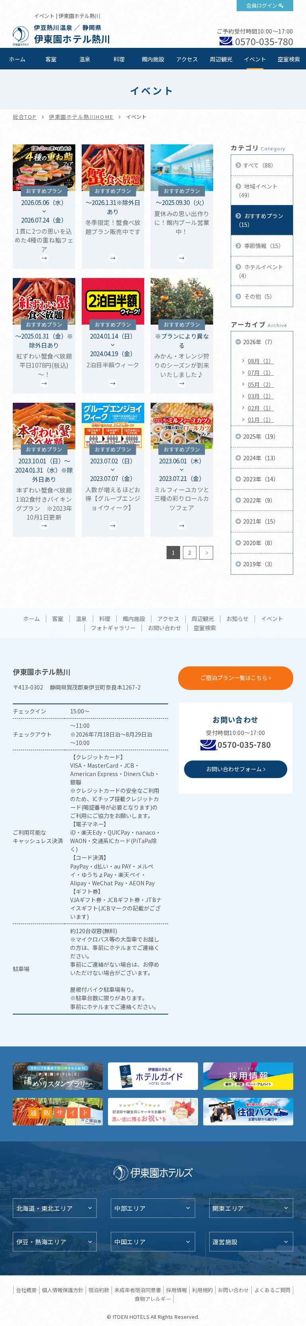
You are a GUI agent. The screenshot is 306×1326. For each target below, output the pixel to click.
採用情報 (176, 1290)
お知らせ (237, 619)
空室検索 (289, 59)
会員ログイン (261, 5)
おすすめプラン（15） (259, 220)
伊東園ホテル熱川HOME (81, 116)
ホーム (17, 59)
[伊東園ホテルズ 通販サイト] (58, 1111)
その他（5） (259, 296)
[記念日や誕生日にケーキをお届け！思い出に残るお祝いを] (153, 1111)
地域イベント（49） (256, 190)
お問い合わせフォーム (234, 769)
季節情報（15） (263, 246)
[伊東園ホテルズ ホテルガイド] (153, 1076)
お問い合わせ (164, 628)
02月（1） (261, 408)
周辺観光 (221, 59)
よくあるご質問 (272, 1290)
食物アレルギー (153, 1298)
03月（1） (261, 396)
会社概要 (26, 1290)
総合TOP (25, 116)
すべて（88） (260, 165)
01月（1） (261, 420)
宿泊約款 (98, 1290)
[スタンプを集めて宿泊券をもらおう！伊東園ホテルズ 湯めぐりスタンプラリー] (58, 1076)
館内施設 (153, 59)
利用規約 (202, 1290)
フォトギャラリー (113, 628)
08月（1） (261, 361)
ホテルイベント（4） (259, 271)
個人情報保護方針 (62, 1290)
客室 (51, 59)
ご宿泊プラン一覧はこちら (233, 678)
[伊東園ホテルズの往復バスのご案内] (248, 1111)
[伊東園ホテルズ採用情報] (248, 1076)
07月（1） (261, 372)
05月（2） (261, 384)
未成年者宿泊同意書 (137, 1290)
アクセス (187, 59)
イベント (255, 59)
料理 (119, 59)
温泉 (84, 59)
